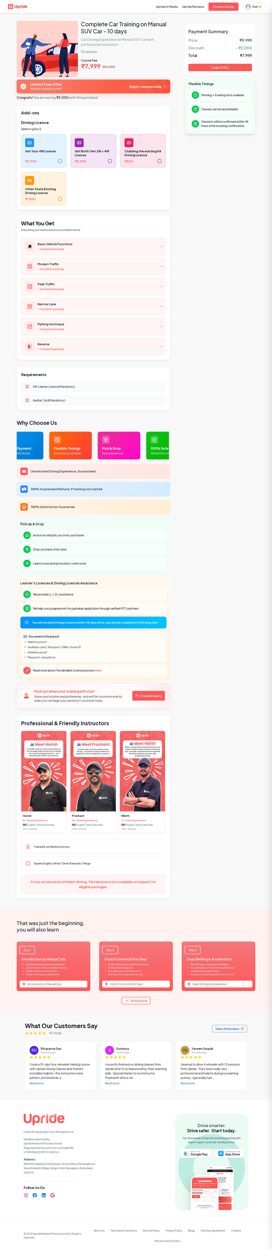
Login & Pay (220, 67)
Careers (236, 1230)
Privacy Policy (174, 1230)
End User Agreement (213, 1230)
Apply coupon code (145, 86)
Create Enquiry (151, 696)
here (98, 670)
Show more (139, 1001)
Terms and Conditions (123, 1230)
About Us (99, 1230)
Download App (223, 7)
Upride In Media (167, 7)
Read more (37, 1083)
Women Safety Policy (167, 1241)
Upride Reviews (193, 7)
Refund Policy (151, 1230)
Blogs (191, 1230)
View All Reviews (227, 1029)
